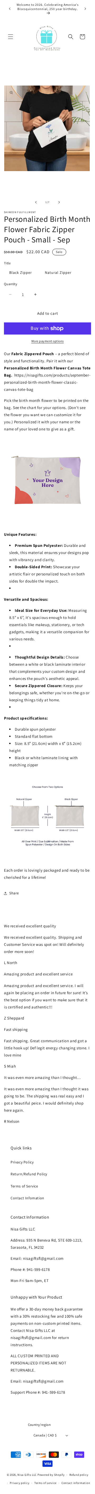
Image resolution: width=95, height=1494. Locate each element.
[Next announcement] (85, 9)
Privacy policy (19, 1483)
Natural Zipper (58, 272)
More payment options (47, 341)
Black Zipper (20, 272)
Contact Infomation (27, 1198)
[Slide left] (36, 202)
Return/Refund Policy (29, 1174)
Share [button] (14, 893)
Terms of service (45, 1483)
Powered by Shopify (51, 1475)
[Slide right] (59, 202)
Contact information (75, 1483)
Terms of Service (24, 1186)
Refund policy (78, 1475)
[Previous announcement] (10, 9)
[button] (10, 37)
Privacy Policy (22, 1162)
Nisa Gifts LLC (27, 1475)
